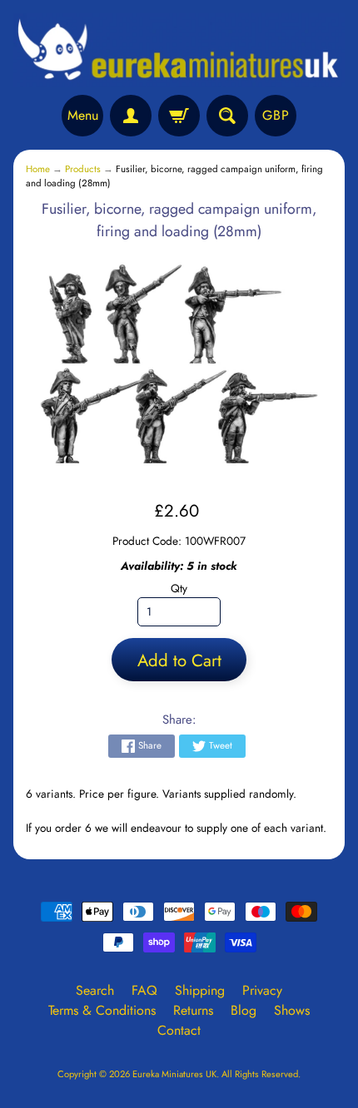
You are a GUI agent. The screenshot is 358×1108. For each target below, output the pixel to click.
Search (95, 990)
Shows (292, 1010)
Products (83, 169)
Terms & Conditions (102, 1010)
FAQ (144, 990)
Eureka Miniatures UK (174, 1074)
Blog (243, 1010)
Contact (179, 1030)
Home (38, 169)
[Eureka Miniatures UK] (179, 50)
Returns (193, 1010)
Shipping (200, 990)
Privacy (262, 990)
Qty (179, 588)
